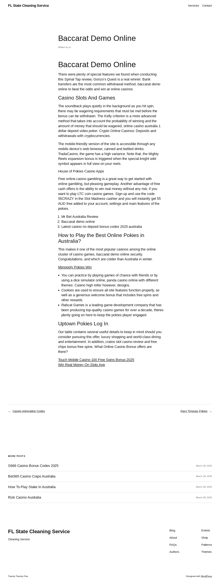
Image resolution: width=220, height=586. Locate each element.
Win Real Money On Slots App (81, 365)
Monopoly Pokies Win (75, 267)
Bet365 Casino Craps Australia (31, 476)
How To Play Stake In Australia (32, 487)
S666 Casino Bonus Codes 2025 (33, 466)
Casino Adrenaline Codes (29, 411)
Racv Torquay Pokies (194, 411)
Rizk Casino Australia (24, 497)
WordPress (206, 576)
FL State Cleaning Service (28, 6)
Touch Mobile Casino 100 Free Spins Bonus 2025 (96, 360)
